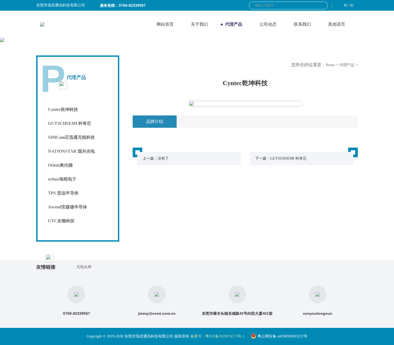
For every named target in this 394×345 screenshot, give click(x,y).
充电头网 (83, 267)
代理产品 (346, 65)
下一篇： (281, 158)
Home (330, 65)
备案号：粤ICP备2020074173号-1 (217, 336)
